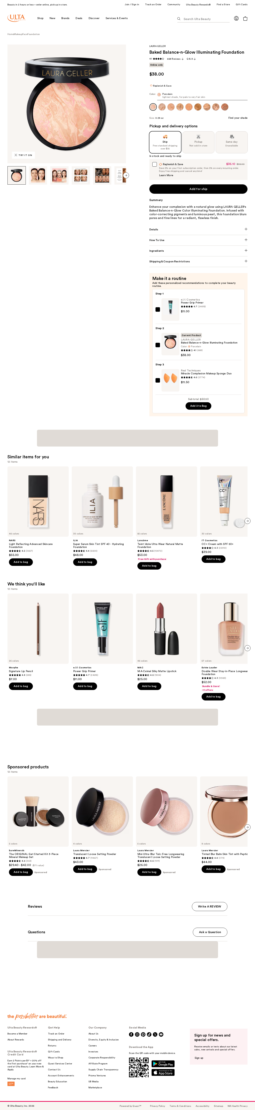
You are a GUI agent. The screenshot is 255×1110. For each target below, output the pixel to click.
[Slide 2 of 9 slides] (38, 175)
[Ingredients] (198, 251)
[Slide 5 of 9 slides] (102, 175)
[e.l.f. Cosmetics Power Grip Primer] (102, 637)
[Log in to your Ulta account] (236, 18)
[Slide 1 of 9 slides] (16, 175)
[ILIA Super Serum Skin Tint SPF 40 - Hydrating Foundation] (102, 511)
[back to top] (243, 1098)
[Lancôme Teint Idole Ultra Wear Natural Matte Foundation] (166, 513)
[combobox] (198, 96)
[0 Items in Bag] (245, 18)
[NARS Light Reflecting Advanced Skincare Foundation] (38, 511)
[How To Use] (198, 240)
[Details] (198, 229)
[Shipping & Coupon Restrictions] (198, 261)
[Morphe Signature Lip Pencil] (38, 637)
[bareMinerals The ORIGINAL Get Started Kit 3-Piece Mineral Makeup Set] (38, 821)
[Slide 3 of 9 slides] (59, 175)
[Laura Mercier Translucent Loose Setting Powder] (102, 820)
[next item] (126, 175)
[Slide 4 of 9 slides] (81, 175)
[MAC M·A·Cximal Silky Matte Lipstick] (166, 637)
